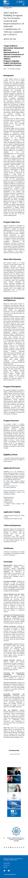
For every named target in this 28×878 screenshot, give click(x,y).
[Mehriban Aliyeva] (14, 788)
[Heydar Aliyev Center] (14, 771)
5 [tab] (12, 847)
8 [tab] (19, 847)
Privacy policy (7, 863)
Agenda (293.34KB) (15, 754)
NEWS (10, 7)
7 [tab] (17, 847)
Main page (6, 7)
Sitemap (5, 867)
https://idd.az (18, 380)
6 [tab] (15, 847)
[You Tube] (9, 871)
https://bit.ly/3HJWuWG (18, 210)
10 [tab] (23, 847)
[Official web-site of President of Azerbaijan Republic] (14, 780)
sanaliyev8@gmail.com (12, 485)
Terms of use (7, 865)
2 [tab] (6, 847)
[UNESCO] (14, 805)
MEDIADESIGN (12, 874)
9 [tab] (21, 847)
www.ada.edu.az (13, 291)
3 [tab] (8, 847)
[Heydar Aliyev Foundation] (14, 796)
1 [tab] (4, 847)
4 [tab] (10, 847)
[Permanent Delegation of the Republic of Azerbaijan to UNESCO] (14, 813)
